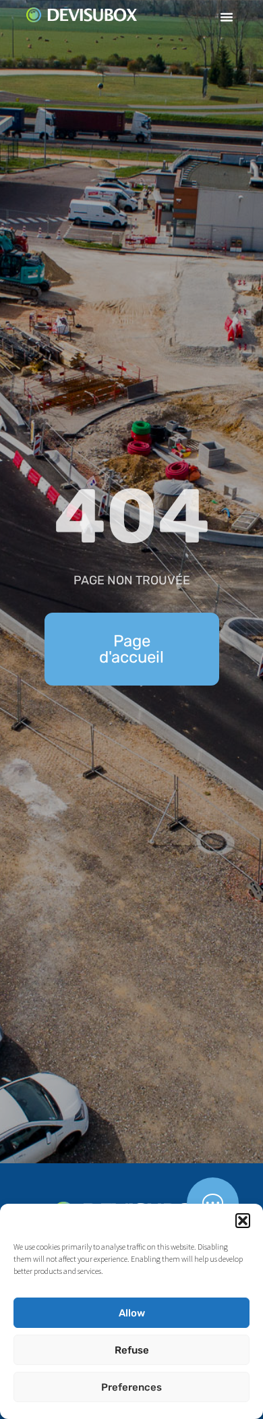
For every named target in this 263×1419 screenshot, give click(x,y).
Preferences (131, 1387)
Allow (132, 1313)
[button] (243, 1220)
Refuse (132, 1350)
